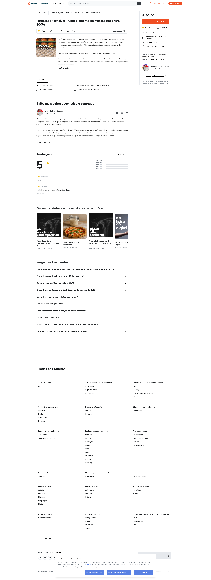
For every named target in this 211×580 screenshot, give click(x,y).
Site (134, 525)
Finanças (136, 441)
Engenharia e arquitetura (48, 431)
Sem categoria (44, 538)
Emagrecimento (91, 518)
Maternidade (137, 410)
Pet (39, 386)
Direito (88, 438)
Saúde (87, 528)
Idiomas (88, 449)
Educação (89, 441)
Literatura (89, 456)
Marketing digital (139, 476)
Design (88, 410)
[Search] (139, 3)
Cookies (168, 571)
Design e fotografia (93, 407)
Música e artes (91, 486)
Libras (87, 452)
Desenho (88, 493)
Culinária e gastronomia (48, 407)
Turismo (41, 476)
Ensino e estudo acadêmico (96, 431)
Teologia (88, 397)
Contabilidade (138, 434)
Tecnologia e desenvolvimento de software (151, 514)
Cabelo (41, 490)
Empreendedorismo (140, 438)
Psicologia (89, 463)
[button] (79, 269)
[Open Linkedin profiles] (50, 557)
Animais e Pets (44, 383)
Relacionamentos (45, 514)
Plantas (136, 493)
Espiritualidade (91, 390)
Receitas (41, 421)
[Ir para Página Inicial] (39, 3)
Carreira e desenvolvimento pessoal (148, 383)
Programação (138, 521)
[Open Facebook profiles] (40, 557)
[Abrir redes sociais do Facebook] (117, 113)
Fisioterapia (89, 525)
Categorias (57, 3)
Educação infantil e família (144, 407)
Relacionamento (44, 518)
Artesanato (89, 490)
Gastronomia (43, 417)
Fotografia (89, 414)
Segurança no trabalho (46, 438)
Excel (135, 518)
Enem (87, 445)
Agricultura (137, 490)
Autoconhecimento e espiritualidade (101, 383)
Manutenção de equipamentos (98, 473)
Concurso (88, 434)
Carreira (135, 386)
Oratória (136, 397)
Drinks (40, 414)
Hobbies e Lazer (45, 473)
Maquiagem (42, 500)
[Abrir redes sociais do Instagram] (122, 113)
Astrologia (89, 386)
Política (88, 459)
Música (88, 497)
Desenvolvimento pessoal (143, 393)
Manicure (41, 497)
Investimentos (138, 445)
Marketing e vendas (141, 473)
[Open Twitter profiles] (45, 557)
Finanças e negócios (141, 431)
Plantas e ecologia (141, 486)
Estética (41, 493)
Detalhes (42, 79)
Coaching (136, 390)
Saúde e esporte (92, 514)
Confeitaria (42, 410)
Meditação (89, 393)
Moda (40, 504)
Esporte (88, 521)
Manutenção (90, 476)
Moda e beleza (44, 486)
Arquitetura (42, 434)
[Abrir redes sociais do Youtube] (127, 113)
